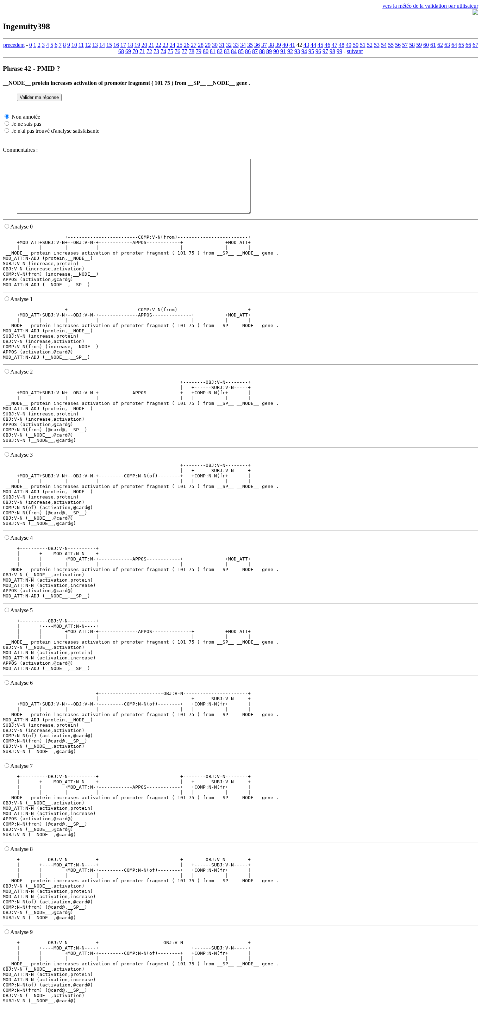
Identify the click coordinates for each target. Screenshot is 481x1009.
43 (306, 45)
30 (215, 45)
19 (137, 45)
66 (468, 45)
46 (327, 45)
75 (170, 51)
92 (290, 51)
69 (128, 51)
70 (135, 51)
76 (177, 51)
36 (257, 45)
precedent (14, 45)
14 (102, 45)
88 (262, 51)
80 (205, 51)
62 (440, 45)
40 (285, 45)
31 (222, 45)
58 (412, 45)
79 (198, 51)
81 (212, 51)
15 (109, 45)
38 (271, 45)
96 (318, 51)
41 (292, 45)
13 (95, 45)
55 (391, 45)
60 (426, 45)
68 (121, 51)
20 (144, 45)
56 (398, 45)
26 (186, 45)
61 (433, 45)
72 (149, 51)
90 (276, 51)
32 (229, 45)
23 (165, 45)
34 (243, 45)
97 (325, 51)
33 (236, 45)
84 (234, 51)
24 (172, 45)
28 (201, 45)
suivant (355, 51)
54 (384, 45)
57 (405, 45)
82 (220, 51)
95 (311, 51)
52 (370, 45)
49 (348, 45)
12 (88, 45)
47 (334, 45)
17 (123, 45)
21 (151, 45)
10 (74, 45)
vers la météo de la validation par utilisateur (430, 6)
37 (264, 45)
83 (227, 51)
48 (341, 45)
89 (269, 51)
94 (304, 51)
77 (184, 51)
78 (191, 51)
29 (208, 45)
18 (130, 45)
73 (156, 51)
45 (320, 45)
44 (313, 45)
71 (142, 51)
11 (81, 45)
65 (461, 45)
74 (163, 51)
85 (241, 51)
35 (250, 45)
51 (363, 45)
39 (278, 45)
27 (193, 45)
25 (179, 45)
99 (339, 51)
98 (332, 51)
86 (248, 51)
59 (419, 45)
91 (283, 51)
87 (255, 51)
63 (447, 45)
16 (116, 45)
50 (355, 45)
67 (475, 45)
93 (297, 51)
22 (158, 45)
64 (454, 45)
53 (377, 45)
